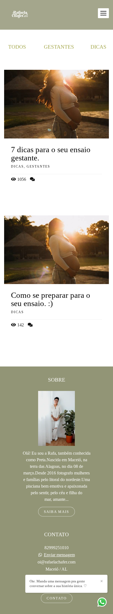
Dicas (98, 47)
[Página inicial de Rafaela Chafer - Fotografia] (20, 15)
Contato (57, 598)
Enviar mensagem (59, 555)
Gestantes (59, 47)
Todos (17, 47)
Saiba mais (56, 512)
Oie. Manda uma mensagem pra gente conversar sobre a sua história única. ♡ (58, 583)
